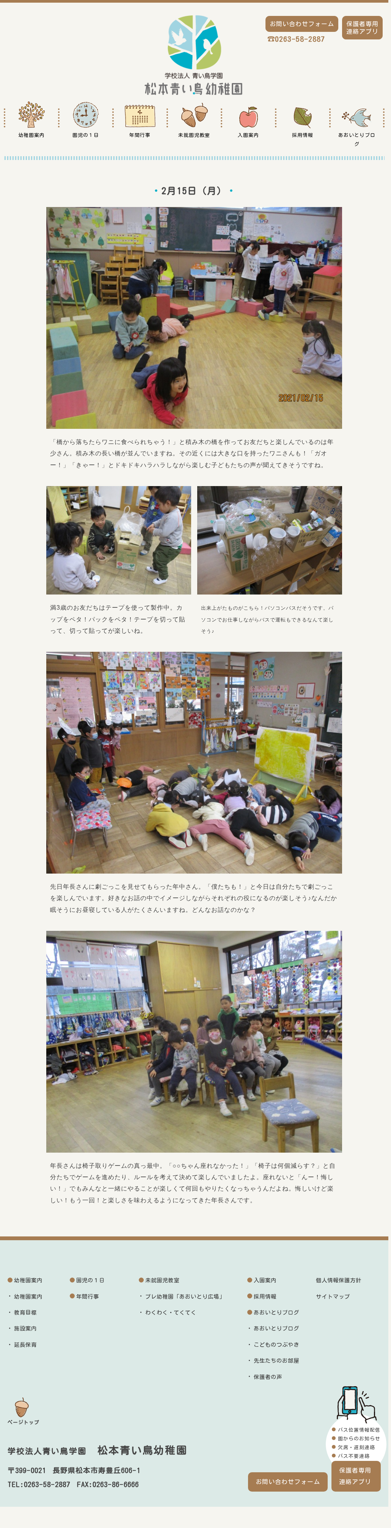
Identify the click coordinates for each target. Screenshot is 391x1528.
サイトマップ (333, 1296)
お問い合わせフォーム (288, 1482)
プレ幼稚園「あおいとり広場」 (185, 1296)
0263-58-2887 (300, 38)
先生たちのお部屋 (276, 1360)
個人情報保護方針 (338, 1280)
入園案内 (265, 1280)
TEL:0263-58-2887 (39, 1484)
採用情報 (265, 1296)
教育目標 (25, 1312)
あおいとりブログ (276, 1312)
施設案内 (25, 1328)
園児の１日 (90, 1280)
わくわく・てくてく (170, 1312)
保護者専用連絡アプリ (355, 1476)
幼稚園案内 (28, 1280)
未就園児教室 (162, 1280)
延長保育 (25, 1345)
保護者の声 (268, 1377)
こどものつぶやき (276, 1345)
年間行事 (87, 1296)
